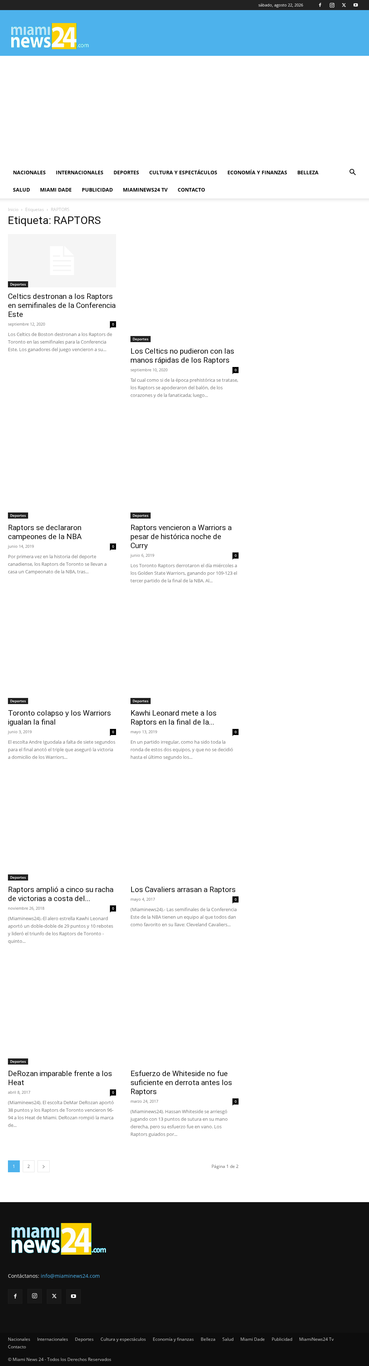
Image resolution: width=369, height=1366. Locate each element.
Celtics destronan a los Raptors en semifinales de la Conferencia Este (62, 305)
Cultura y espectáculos (183, 172)
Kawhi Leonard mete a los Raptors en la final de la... (173, 717)
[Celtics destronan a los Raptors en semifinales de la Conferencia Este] (62, 260)
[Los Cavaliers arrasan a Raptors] (184, 826)
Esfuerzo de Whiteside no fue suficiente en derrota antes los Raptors (181, 1082)
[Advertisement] (184, 109)
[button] (352, 173)
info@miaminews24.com (70, 1275)
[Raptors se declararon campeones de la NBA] (62, 465)
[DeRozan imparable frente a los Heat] (62, 1011)
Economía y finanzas (257, 172)
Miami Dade (56, 189)
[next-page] (43, 1166)
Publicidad (97, 189)
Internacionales (79, 172)
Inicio (13, 209)
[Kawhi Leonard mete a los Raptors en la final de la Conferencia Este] (184, 650)
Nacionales (29, 172)
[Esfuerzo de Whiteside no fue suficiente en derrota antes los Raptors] (184, 1011)
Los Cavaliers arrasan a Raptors (183, 889)
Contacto (191, 189)
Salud (21, 189)
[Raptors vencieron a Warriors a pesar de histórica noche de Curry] (184, 465)
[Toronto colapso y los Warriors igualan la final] (62, 650)
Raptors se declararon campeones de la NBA (45, 532)
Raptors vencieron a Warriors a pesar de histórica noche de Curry (181, 536)
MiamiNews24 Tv (145, 189)
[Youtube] (355, 5)
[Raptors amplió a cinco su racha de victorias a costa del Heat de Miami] (62, 826)
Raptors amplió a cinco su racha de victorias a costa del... (61, 894)
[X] (343, 5)
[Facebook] (320, 5)
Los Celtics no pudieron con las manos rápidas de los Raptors (182, 355)
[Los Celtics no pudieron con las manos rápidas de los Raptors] (184, 288)
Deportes (126, 172)
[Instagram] (331, 5)
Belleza (308, 172)
